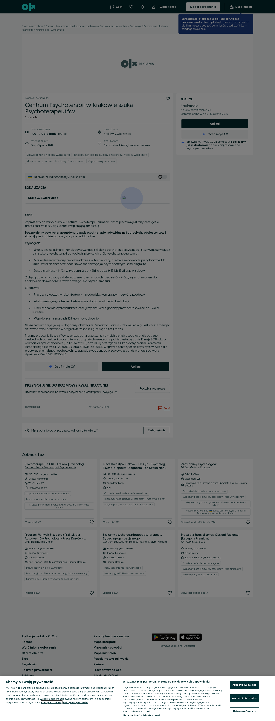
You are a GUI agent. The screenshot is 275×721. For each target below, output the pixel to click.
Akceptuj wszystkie (244, 684)
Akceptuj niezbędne (244, 698)
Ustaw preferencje (244, 711)
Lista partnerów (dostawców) (141, 715)
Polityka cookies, (51, 702)
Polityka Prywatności (75, 702)
